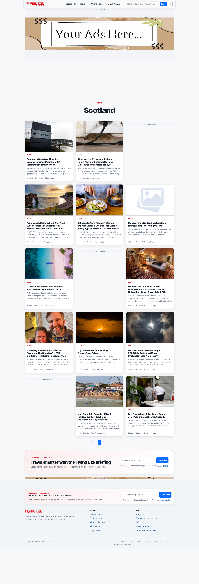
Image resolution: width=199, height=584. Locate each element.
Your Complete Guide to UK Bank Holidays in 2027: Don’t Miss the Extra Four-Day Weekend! (94, 417)
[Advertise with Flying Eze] (99, 33)
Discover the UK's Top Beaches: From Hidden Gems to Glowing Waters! (147, 224)
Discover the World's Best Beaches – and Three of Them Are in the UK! (45, 288)
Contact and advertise (146, 518)
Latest (69, 4)
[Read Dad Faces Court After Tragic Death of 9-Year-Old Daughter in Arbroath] (150, 391)
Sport (82, 4)
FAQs (138, 522)
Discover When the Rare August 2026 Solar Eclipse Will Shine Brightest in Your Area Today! (144, 353)
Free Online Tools (94, 4)
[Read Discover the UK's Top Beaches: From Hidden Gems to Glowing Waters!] (150, 200)
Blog (75, 4)
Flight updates (96, 518)
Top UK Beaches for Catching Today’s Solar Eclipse (93, 351)
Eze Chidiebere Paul (36, 178)
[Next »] (104, 442)
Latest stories (96, 514)
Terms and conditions (146, 530)
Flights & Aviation (113, 4)
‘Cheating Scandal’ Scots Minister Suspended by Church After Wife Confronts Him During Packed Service (46, 353)
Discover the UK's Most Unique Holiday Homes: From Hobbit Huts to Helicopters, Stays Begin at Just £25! (147, 289)
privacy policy (162, 466)
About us (140, 514)
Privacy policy (142, 526)
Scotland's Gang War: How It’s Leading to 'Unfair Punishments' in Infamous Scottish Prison (43, 162)
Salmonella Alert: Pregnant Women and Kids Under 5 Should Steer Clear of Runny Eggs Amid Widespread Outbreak (98, 226)
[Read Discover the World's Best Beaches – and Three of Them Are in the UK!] (49, 263)
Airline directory (97, 526)
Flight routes (96, 530)
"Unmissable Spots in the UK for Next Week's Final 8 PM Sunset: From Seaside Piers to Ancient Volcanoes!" (46, 226)
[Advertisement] (99, 77)
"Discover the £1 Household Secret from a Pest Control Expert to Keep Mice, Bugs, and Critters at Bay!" (95, 162)
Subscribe (162, 460)
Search (163, 4)
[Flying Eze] (35, 3)
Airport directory (97, 522)
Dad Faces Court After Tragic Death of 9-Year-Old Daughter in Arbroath (146, 415)
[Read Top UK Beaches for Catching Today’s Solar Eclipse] (99, 327)
